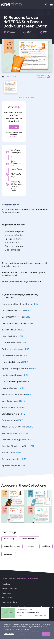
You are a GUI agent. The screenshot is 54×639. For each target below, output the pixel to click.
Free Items (7, 584)
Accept (46, 634)
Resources (6, 593)
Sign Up (13, 127)
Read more (9, 634)
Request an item (9, 602)
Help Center (7, 597)
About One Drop (9, 588)
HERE (35, 304)
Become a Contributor (27, 579)
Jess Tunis (11, 77)
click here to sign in (14, 137)
